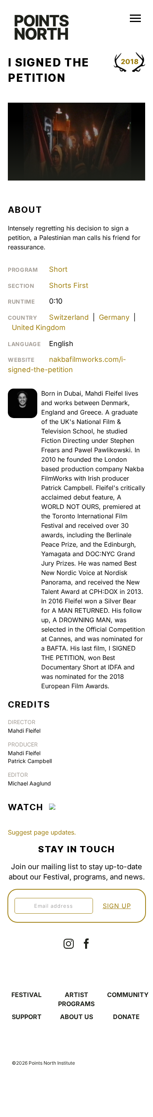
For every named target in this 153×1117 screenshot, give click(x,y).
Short (58, 269)
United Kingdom (39, 327)
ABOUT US (76, 1017)
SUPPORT (27, 1017)
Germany (114, 317)
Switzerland (69, 317)
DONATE (126, 1017)
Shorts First (68, 285)
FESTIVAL (26, 995)
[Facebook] (86, 943)
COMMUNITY (128, 995)
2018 (129, 61)
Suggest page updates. (42, 832)
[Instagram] (69, 943)
